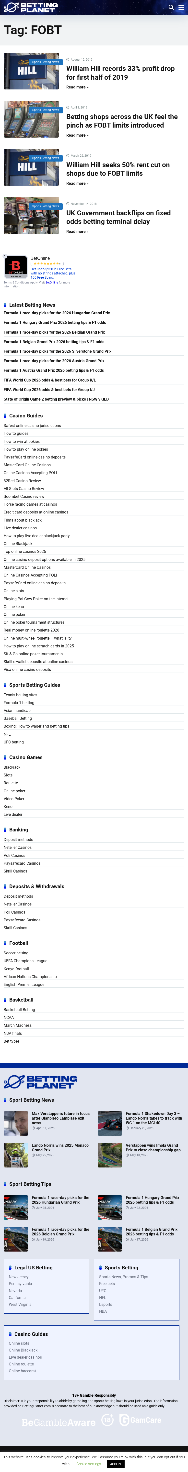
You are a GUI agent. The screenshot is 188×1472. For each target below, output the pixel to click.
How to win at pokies (22, 441)
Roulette (11, 783)
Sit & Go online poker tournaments (33, 654)
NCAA (9, 1017)
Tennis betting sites (20, 695)
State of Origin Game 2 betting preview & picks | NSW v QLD (56, 399)
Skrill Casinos (15, 871)
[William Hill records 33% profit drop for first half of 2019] (31, 71)
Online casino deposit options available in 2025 (44, 559)
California (17, 1297)
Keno (8, 806)
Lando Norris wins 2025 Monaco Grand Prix (60, 1147)
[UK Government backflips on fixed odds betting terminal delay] (31, 215)
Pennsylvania (20, 1283)
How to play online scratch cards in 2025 (39, 646)
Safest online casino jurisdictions (32, 425)
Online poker (14, 614)
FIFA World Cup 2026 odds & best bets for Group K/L (50, 380)
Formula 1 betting (19, 702)
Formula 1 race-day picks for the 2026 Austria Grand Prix (54, 361)
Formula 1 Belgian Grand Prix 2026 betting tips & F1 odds (54, 341)
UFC (102, 1290)
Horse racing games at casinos (30, 504)
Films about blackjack (23, 520)
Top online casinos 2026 (25, 551)
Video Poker (14, 798)
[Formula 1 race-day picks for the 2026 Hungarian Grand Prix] (16, 1218)
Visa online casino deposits (27, 669)
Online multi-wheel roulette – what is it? (38, 638)
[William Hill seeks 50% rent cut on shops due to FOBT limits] (31, 167)
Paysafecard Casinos (22, 863)
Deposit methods (18, 839)
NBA (103, 1311)
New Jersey (19, 1277)
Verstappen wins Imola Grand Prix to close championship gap (153, 1147)
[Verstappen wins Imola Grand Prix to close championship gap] (110, 1166)
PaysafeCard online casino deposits (35, 457)
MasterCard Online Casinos (27, 465)
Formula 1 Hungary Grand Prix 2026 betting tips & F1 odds (55, 322)
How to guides (16, 433)
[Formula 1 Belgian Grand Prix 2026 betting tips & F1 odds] (110, 1250)
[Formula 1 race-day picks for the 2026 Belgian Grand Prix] (16, 1250)
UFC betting (14, 742)
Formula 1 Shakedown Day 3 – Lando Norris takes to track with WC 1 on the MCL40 (154, 1118)
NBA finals (13, 1033)
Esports (105, 1304)
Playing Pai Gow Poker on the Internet (36, 599)
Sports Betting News (45, 62)
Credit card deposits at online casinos (36, 512)
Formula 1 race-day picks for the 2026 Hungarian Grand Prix (57, 313)
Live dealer (13, 814)
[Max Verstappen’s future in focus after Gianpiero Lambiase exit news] (16, 1134)
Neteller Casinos (18, 847)
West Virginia (20, 1304)
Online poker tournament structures (34, 622)
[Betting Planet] (31, 6)
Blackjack (12, 767)
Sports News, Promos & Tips (123, 1277)
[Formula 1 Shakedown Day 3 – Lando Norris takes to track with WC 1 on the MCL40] (110, 1134)
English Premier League (24, 984)
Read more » (77, 87)
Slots (8, 775)
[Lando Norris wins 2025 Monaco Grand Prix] (16, 1166)
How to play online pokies (26, 449)
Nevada (15, 1290)
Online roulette (21, 1364)
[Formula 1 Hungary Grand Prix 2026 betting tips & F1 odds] (110, 1218)
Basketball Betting (19, 1009)
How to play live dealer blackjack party (37, 536)
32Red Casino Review (22, 481)
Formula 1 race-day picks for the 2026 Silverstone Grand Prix (57, 351)
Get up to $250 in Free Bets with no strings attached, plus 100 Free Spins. (53, 273)
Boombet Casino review (24, 496)
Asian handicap (17, 710)
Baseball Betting (18, 718)
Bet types (12, 1041)
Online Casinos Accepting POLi (30, 472)
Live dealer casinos (20, 528)
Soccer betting (16, 953)
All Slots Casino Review (24, 488)
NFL (7, 734)
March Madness (18, 1025)
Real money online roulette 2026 (31, 630)
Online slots (14, 591)
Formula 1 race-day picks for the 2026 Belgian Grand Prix (54, 332)
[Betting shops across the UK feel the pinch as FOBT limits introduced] (31, 119)
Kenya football (16, 969)
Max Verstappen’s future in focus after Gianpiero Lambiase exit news (61, 1118)
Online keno (14, 606)
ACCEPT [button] (116, 1464)
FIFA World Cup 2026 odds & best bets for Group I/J (49, 389)
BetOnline (52, 282)
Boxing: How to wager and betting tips (36, 726)
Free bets (107, 1283)
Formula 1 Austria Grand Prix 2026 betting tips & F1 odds (54, 370)
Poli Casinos (14, 855)
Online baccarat (22, 1371)
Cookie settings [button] (88, 1464)
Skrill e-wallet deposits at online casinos (38, 661)
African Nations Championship (30, 976)
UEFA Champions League (25, 961)
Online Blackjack (18, 543)
